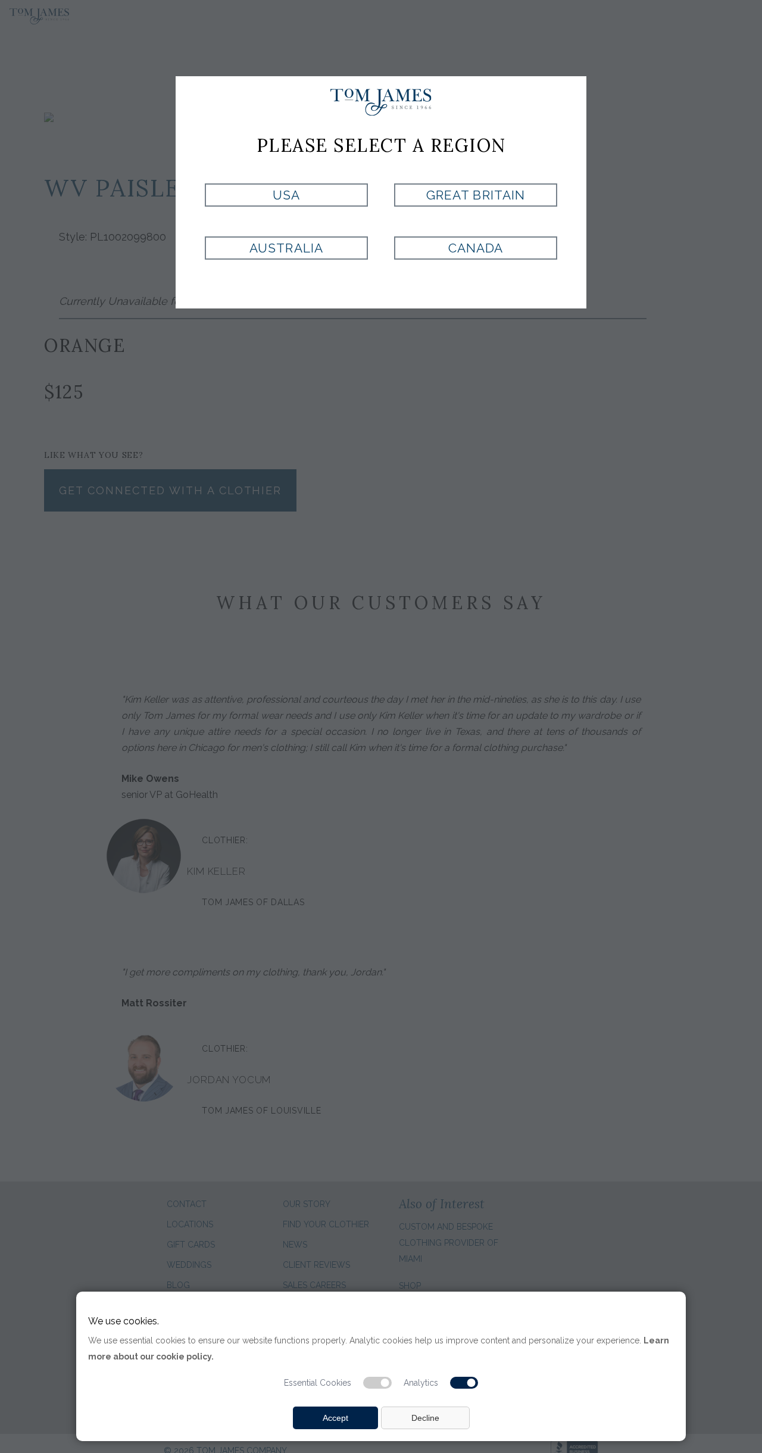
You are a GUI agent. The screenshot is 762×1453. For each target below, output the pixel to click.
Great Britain (475, 195)
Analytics (421, 1382)
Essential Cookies (317, 1382)
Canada (475, 248)
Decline (425, 1418)
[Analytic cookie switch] (464, 1383)
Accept (335, 1418)
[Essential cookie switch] (377, 1383)
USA (286, 195)
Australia (286, 248)
